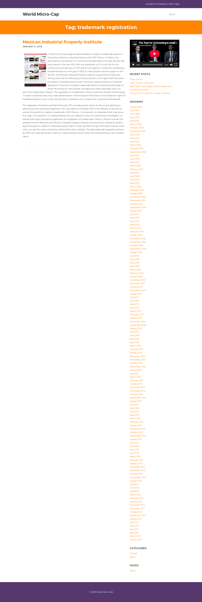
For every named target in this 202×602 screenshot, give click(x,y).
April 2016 (134, 342)
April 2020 (134, 183)
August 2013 (136, 439)
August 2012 (136, 481)
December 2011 (137, 505)
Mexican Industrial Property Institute (62, 42)
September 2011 (138, 515)
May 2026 (134, 117)
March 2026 (135, 124)
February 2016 (136, 349)
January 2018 (136, 276)
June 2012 (134, 487)
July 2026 (134, 110)
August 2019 (136, 211)
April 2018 (134, 266)
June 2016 (134, 335)
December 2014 (137, 387)
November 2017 (137, 283)
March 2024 (135, 145)
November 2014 (137, 391)
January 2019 (136, 235)
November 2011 (137, 508)
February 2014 (136, 422)
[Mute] (171, 64)
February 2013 (136, 460)
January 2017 (136, 318)
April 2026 (134, 121)
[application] (154, 54)
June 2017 (135, 301)
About (172, 14)
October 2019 (136, 204)
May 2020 (134, 179)
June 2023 (135, 159)
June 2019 (135, 217)
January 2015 (136, 384)
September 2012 (138, 477)
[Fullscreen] (175, 64)
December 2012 (137, 467)
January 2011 (136, 539)
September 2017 (138, 290)
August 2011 (136, 519)
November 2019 (137, 200)
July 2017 (134, 297)
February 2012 (136, 498)
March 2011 (135, 536)
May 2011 (134, 529)
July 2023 (134, 155)
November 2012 (137, 470)
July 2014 (134, 404)
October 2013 (136, 432)
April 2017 (134, 308)
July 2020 (134, 173)
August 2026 (136, 107)
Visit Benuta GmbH (139, 90)
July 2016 (134, 332)
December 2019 (137, 197)
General (133, 553)
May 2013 (134, 449)
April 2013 (134, 453)
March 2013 (135, 456)
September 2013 (138, 436)
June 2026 (135, 114)
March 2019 (135, 228)
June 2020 (135, 176)
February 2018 (137, 273)
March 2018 (135, 269)
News (132, 557)
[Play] (133, 64)
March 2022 (135, 166)
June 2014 (135, 408)
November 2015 (137, 359)
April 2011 (134, 533)
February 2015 (136, 380)
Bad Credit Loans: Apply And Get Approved (150, 86)
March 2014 (135, 418)
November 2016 (137, 321)
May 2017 (134, 304)
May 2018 (134, 263)
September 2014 (138, 398)
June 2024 (135, 135)
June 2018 (135, 259)
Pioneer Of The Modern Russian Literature (150, 93)
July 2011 (134, 522)
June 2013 (134, 446)
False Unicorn (136, 79)
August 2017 (136, 294)
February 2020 (137, 190)
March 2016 (135, 346)
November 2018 (138, 242)
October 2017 (136, 287)
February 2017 (136, 314)
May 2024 (134, 138)
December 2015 (137, 356)
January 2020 (136, 193)
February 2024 (137, 148)
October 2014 (136, 394)
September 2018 (138, 249)
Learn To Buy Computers (142, 83)
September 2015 (138, 366)
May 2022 (134, 162)
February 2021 (136, 169)
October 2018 (136, 245)
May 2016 (134, 339)
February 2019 (136, 231)
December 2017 (137, 280)
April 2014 (134, 415)
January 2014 (136, 425)
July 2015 (134, 373)
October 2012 (136, 474)
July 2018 (134, 256)
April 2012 (134, 491)
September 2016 (138, 325)
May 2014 (134, 411)
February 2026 (137, 127)
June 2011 (134, 526)
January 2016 (136, 352)
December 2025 (137, 131)
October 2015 (136, 363)
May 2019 (134, 221)
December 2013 (137, 429)
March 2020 (135, 186)
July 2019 (134, 214)
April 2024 (134, 141)
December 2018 (138, 238)
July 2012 (134, 484)
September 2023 (138, 152)
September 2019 (138, 207)
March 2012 (135, 494)
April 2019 (134, 224)
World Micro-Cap (41, 14)
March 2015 (135, 377)
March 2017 (135, 311)
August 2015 (136, 370)
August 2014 (136, 401)
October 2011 (136, 512)
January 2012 (136, 501)
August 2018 (136, 252)
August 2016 (136, 328)
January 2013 (136, 463)
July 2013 (134, 443)
